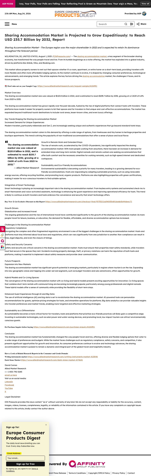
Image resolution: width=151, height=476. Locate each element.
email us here (11, 375)
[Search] (126, 24)
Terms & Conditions (77, 473)
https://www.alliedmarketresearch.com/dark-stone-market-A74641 (52, 360)
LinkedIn (9, 382)
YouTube (9, 388)
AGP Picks (7, 4)
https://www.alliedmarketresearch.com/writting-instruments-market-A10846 (63, 357)
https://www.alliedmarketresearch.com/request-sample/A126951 (67, 86)
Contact (131, 473)
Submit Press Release (56, 473)
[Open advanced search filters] (131, 24)
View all (145, 3)
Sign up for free (25, 463)
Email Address (13, 453)
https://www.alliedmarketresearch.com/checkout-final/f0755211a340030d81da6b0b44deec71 (88, 201)
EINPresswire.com (61, 56)
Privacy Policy (118, 473)
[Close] (46, 425)
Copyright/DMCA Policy (99, 473)
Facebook (9, 385)
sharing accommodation (93, 76)
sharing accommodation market (92, 56)
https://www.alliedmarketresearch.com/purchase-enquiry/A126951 (64, 327)
